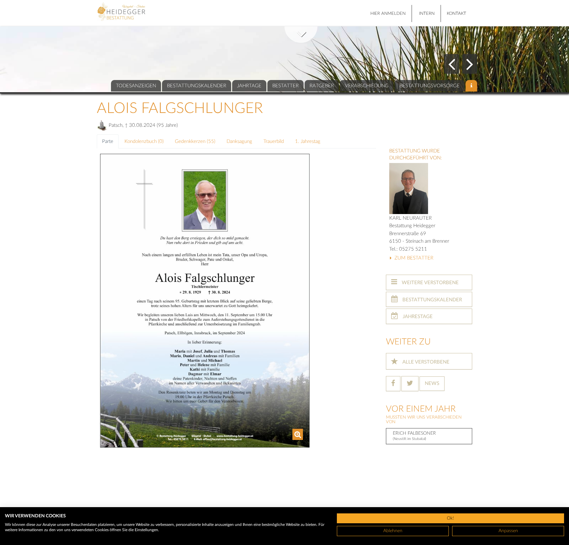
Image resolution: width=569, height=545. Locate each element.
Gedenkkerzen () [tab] (195, 141)
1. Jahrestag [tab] (307, 141)
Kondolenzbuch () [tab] (144, 141)
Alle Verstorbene (425, 362)
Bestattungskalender (431, 299)
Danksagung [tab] (239, 141)
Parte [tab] (107, 141)
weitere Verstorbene (429, 282)
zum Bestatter (413, 258)
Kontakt (456, 14)
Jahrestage (417, 316)
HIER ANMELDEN (388, 14)
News (432, 383)
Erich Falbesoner (414, 436)
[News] (471, 86)
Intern (427, 14)
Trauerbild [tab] (273, 141)
